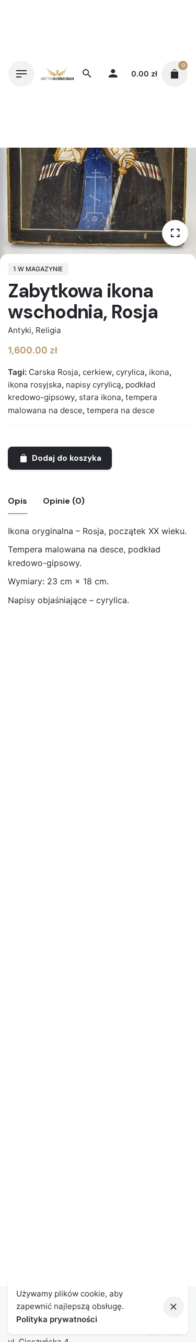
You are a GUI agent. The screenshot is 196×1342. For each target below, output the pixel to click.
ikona (159, 372)
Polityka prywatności (56, 1319)
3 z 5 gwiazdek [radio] (112, 630)
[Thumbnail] (57, 74)
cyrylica (130, 372)
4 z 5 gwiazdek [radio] (121, 630)
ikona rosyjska (35, 385)
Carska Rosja (53, 372)
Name (23, 757)
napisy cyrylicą (93, 385)
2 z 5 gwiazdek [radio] (104, 630)
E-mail (24, 798)
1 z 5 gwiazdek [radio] (96, 630)
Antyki (19, 330)
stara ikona (100, 397)
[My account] (113, 74)
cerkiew (97, 372)
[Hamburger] (21, 74)
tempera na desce (121, 410)
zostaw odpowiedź (41, 647)
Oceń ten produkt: (47, 630)
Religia (48, 330)
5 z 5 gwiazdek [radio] (129, 630)
